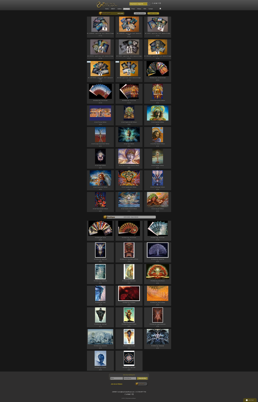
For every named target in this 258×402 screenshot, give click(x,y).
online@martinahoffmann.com (126, 392)
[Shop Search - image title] (148, 3)
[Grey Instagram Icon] (160, 3)
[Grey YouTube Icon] (156, 3)
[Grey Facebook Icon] (152, 3)
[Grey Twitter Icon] (154, 3)
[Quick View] (100, 228)
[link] (160, 8)
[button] (113, 9)
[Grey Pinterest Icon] (158, 3)
